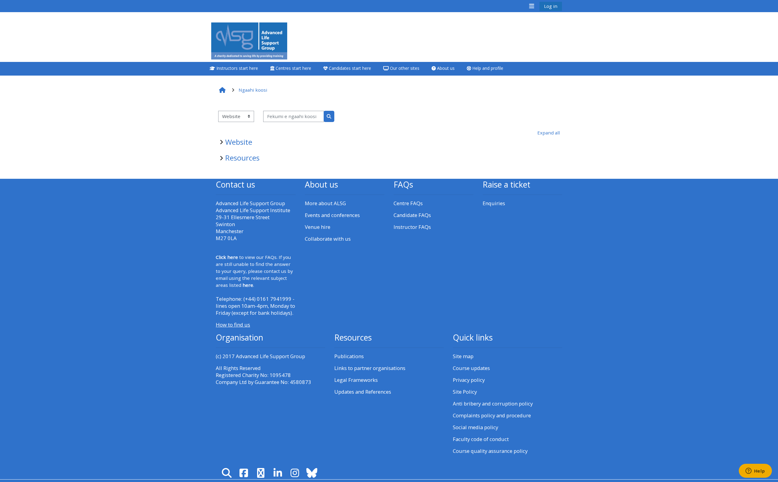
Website (238, 142)
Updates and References (362, 391)
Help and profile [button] (487, 68)
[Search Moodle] (226, 472)
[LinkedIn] (277, 472)
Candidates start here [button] (349, 68)
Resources (242, 158)
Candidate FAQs (412, 215)
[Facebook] (243, 472)
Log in (550, 6)
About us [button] (445, 68)
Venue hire (317, 226)
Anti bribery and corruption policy (493, 403)
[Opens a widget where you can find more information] (755, 471)
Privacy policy (469, 379)
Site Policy (465, 391)
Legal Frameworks (356, 379)
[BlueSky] (311, 472)
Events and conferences (332, 215)
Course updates (471, 368)
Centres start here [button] (292, 68)
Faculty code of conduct (481, 439)
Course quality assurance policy (490, 450)
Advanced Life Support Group (270, 356)
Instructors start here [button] (236, 68)
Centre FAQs (408, 203)
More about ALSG (325, 203)
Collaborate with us (328, 238)
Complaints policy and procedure (492, 415)
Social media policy (475, 427)
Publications (349, 356)
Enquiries (494, 203)
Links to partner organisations (369, 368)
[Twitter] (260, 472)
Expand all (548, 133)
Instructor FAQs (412, 226)
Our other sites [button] (404, 68)
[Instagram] (294, 472)
